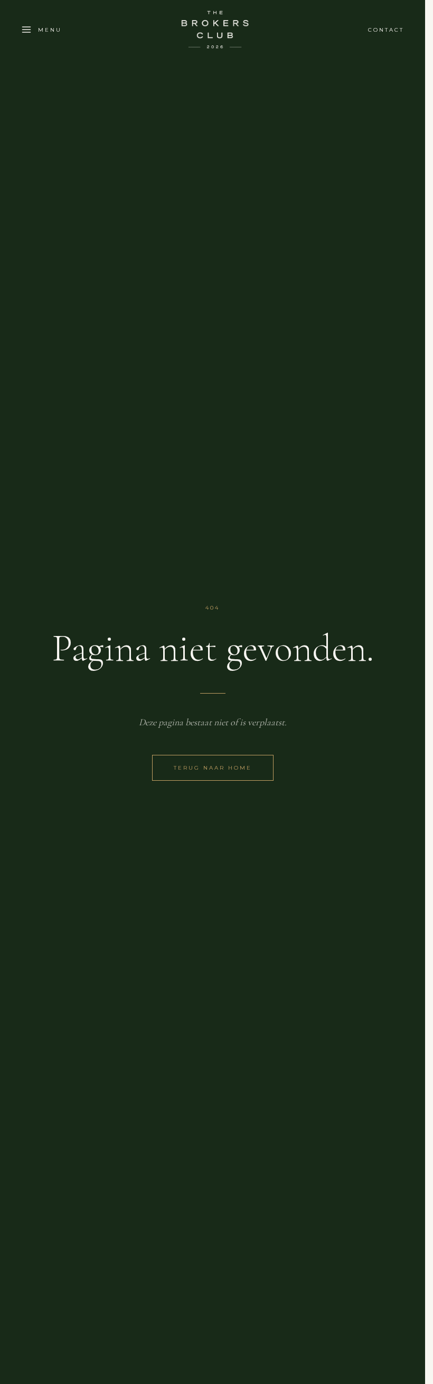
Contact (386, 29)
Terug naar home (213, 767)
